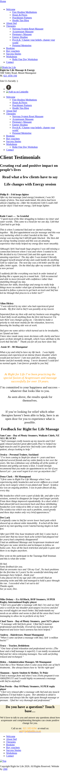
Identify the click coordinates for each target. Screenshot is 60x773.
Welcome (10, 9)
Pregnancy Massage (22, 34)
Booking (10, 48)
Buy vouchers (13, 51)
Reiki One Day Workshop (25, 59)
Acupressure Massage (23, 31)
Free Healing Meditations (24, 12)
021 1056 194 (10, 75)
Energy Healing (20, 37)
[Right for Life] (8, 67)
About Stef (11, 23)
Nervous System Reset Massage (27, 28)
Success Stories (13, 53)
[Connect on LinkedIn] (17, 91)
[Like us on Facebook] (8, 89)
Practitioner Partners (22, 17)
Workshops (11, 56)
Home (3, 1)
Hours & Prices (19, 15)
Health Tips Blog (20, 20)
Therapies (11, 26)
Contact (10, 62)
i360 (5, 769)
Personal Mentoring (21, 45)
